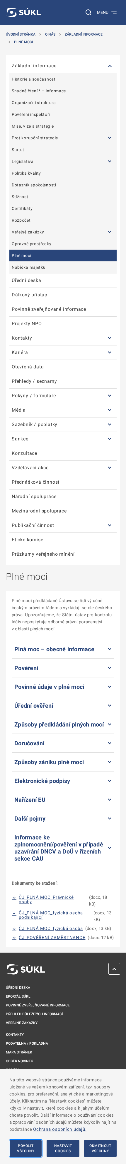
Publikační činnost (33, 525)
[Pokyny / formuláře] (110, 396)
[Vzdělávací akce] (110, 468)
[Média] (110, 410)
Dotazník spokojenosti (34, 185)
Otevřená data (28, 367)
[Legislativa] (110, 161)
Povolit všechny (25, 1148)
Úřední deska (26, 280)
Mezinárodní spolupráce (39, 511)
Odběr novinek (19, 1061)
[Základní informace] (110, 66)
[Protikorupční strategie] (110, 138)
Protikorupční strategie (35, 138)
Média (19, 410)
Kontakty (22, 338)
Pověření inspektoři (31, 114)
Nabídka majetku (29, 267)
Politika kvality (26, 173)
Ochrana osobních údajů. (59, 1129)
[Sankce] (110, 439)
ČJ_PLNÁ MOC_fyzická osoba (51, 928)
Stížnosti (20, 196)
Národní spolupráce (34, 496)
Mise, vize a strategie (33, 126)
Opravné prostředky (32, 243)
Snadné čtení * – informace (39, 90)
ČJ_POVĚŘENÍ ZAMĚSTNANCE (52, 938)
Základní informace (84, 34)
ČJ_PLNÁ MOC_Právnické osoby (46, 899)
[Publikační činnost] (110, 525)
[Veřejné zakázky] (110, 232)
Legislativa (23, 161)
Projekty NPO (27, 323)
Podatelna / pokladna (27, 1043)
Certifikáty (22, 208)
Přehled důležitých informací (34, 1014)
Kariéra (20, 352)
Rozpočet (21, 220)
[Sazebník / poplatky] (110, 424)
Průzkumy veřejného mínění (43, 554)
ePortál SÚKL (18, 996)
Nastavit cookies (63, 1148)
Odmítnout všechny (100, 1148)
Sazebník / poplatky (34, 424)
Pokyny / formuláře (34, 395)
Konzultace (24, 453)
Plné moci (23, 42)
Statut (18, 149)
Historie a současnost (34, 79)
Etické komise (27, 539)
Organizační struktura (34, 102)
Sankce (20, 439)
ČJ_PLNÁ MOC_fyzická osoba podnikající (51, 915)
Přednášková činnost (35, 482)
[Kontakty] (110, 338)
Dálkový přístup (29, 295)
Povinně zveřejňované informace (49, 309)
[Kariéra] (110, 352)
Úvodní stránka (20, 34)
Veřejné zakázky (28, 232)
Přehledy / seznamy (34, 381)
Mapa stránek (19, 1052)
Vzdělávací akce (30, 467)
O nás (50, 34)
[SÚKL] (23, 12)
